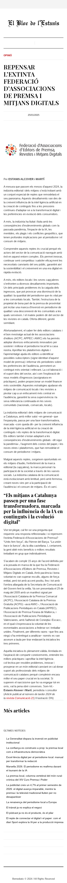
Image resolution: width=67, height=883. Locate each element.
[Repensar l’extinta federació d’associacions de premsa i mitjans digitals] (33, 149)
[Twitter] (28, 871)
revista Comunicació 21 (20, 698)
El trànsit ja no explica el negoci (24, 807)
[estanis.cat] (33, 23)
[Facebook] (33, 871)
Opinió (8, 55)
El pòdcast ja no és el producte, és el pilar (29, 812)
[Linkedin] (39, 871)
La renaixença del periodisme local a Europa (31, 802)
